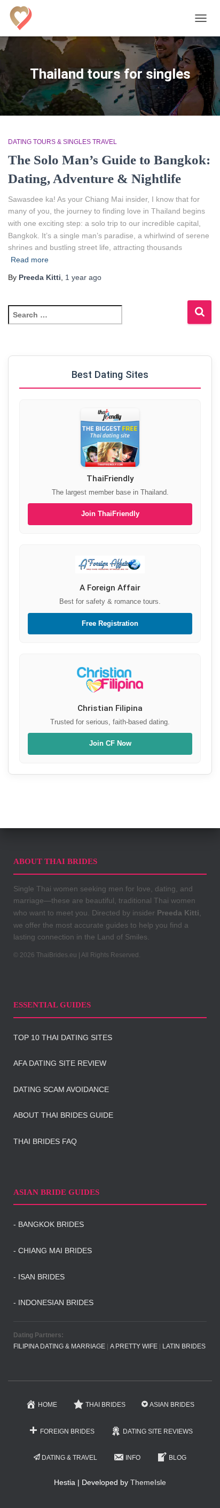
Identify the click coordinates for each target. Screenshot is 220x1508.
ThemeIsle (148, 1482)
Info (132, 1457)
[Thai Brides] (25, 18)
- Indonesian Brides (53, 1302)
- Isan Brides (39, 1276)
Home (47, 1404)
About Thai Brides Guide (63, 1115)
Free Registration (110, 623)
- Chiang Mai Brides (52, 1250)
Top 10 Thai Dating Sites (62, 1037)
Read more (30, 259)
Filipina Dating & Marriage (59, 1346)
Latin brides (184, 1346)
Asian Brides (172, 1404)
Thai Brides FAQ (45, 1141)
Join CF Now (110, 743)
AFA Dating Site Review (59, 1063)
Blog (177, 1457)
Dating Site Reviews (158, 1431)
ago (83, 277)
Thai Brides (105, 1404)
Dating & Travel (69, 1457)
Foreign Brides (67, 1431)
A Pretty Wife (134, 1346)
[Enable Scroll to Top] (199, 1486)
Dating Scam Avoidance (61, 1089)
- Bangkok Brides (48, 1224)
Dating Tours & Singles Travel (62, 142)
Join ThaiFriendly (110, 514)
